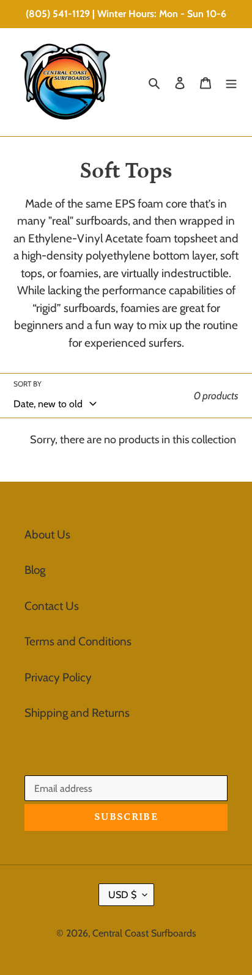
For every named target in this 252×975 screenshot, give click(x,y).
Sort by (27, 383)
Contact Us (51, 606)
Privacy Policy (58, 677)
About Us (47, 534)
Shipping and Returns (77, 713)
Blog (34, 570)
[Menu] (231, 82)
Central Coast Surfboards (144, 933)
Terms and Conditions (78, 641)
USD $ (122, 895)
